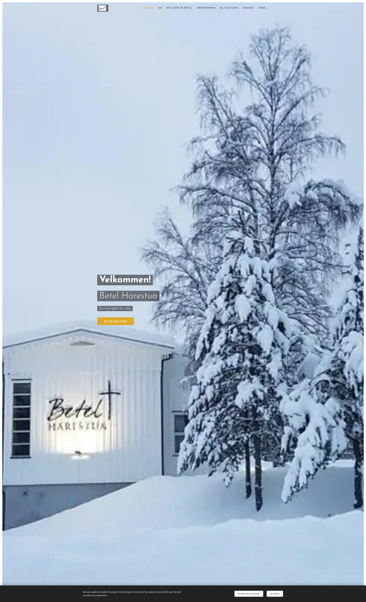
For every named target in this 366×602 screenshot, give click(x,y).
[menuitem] (149, 8)
